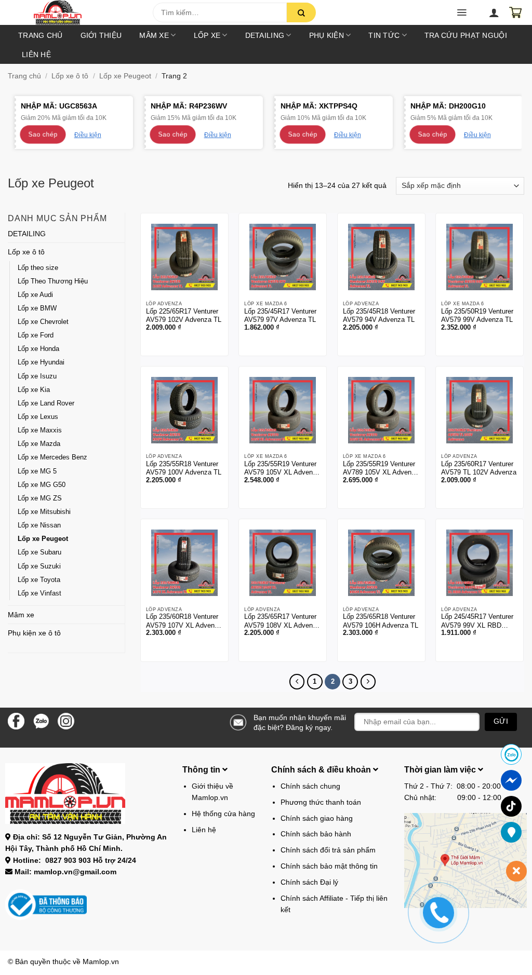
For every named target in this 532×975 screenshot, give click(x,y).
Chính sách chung (310, 786)
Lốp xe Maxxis (40, 430)
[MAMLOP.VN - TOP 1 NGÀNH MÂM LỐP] (84, 12)
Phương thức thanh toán (321, 802)
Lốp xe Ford (36, 335)
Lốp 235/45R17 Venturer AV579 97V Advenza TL (280, 315)
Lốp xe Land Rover (46, 403)
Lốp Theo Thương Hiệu (53, 281)
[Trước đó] (296, 681)
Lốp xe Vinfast (39, 593)
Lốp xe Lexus (38, 417)
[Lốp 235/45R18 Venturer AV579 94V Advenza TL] (381, 257)
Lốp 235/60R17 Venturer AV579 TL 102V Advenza (478, 468)
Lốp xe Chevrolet (43, 322)
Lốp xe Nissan (39, 525)
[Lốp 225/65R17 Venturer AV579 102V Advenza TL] (184, 257)
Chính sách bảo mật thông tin (329, 866)
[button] (461, 12)
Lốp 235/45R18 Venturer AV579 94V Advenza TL (379, 315)
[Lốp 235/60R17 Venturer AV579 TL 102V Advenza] (479, 410)
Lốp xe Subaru (39, 552)
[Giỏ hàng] (515, 12)
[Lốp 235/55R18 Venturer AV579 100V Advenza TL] (184, 410)
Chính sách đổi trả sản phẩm (328, 850)
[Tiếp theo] (368, 681)
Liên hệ (36, 54)
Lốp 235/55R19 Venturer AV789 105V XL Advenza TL (381, 469)
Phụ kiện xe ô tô (34, 633)
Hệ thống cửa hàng (223, 813)
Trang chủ (40, 35)
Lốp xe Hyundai (41, 362)
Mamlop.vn (101, 961)
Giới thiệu (101, 35)
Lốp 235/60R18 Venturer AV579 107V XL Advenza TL (184, 621)
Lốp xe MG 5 (37, 471)
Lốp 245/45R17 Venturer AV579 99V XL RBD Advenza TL (477, 621)
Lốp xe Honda (38, 349)
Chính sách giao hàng (317, 818)
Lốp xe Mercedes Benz (52, 457)
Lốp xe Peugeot (125, 76)
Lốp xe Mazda (39, 444)
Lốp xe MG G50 (41, 485)
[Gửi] (301, 12)
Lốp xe (207, 35)
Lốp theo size (38, 268)
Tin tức (384, 35)
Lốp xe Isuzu (37, 376)
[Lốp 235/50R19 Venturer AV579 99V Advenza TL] (479, 257)
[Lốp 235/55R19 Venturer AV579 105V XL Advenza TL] (282, 410)
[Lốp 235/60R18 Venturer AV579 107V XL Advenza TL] (184, 562)
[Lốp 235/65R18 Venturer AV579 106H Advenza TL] (381, 562)
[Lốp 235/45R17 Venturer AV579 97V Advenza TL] (282, 257)
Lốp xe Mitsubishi (44, 512)
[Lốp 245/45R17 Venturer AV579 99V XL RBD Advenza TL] (479, 562)
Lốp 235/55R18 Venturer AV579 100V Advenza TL (183, 468)
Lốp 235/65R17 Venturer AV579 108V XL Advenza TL (282, 621)
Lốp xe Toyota (39, 580)
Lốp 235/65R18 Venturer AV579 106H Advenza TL (380, 621)
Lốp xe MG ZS (40, 498)
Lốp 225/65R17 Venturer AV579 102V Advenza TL (183, 315)
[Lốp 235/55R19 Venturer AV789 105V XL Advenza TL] (381, 410)
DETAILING (265, 35)
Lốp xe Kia (34, 390)
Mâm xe (154, 35)
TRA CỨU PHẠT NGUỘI (465, 35)
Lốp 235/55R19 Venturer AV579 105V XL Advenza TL (282, 469)
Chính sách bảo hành (316, 834)
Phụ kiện (326, 35)
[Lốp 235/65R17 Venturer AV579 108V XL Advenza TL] (282, 562)
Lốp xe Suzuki (39, 566)
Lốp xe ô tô (69, 76)
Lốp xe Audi (35, 295)
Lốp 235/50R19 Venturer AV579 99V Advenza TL (477, 315)
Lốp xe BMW (37, 308)
